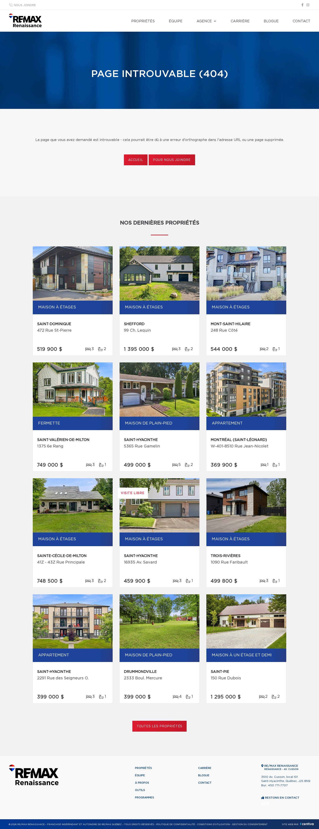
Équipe (176, 21)
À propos (142, 782)
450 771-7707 (278, 785)
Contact (301, 21)
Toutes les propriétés (160, 726)
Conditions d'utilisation (213, 824)
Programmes (144, 797)
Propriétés (143, 21)
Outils (140, 790)
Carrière (240, 21)
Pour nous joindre (172, 160)
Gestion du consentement (250, 824)
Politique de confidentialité (175, 824)
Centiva (307, 823)
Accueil (135, 160)
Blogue (271, 21)
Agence (204, 21)
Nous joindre (25, 5)
